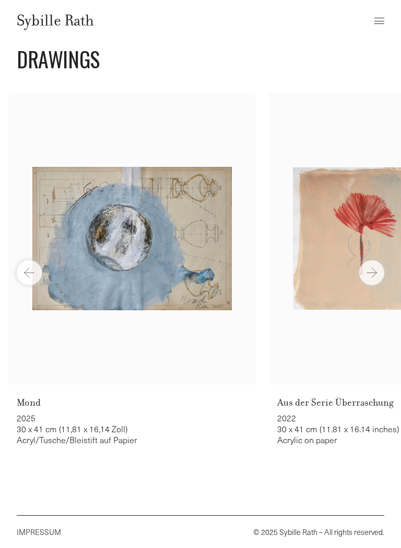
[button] (379, 20)
